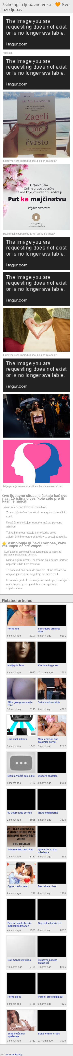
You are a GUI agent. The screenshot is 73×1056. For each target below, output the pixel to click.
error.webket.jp (14, 1054)
